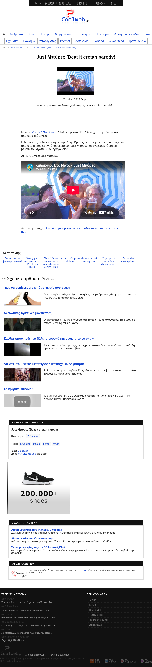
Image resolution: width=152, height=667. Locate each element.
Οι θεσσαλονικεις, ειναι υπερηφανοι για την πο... (27, 610)
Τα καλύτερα (116, 41)
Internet (65, 41)
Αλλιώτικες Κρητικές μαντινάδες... (29, 313)
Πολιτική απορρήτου (59, 654)
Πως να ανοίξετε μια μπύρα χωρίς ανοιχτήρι (37, 287)
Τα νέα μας (95, 609)
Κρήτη (46, 444)
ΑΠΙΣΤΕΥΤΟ (65, 3)
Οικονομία (28, 41)
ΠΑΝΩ (100, 3)
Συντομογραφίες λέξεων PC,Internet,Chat (38, 547)
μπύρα (36, 444)
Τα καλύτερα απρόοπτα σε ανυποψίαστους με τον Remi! (51, 262)
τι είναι (84, 570)
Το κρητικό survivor (18, 389)
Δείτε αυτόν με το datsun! (70, 260)
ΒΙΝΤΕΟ (82, 3)
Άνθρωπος (17, 34)
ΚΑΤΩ (112, 3)
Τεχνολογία (81, 41)
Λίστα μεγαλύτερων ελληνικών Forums (36, 529)
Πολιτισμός (102, 34)
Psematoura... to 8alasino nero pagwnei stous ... (27, 632)
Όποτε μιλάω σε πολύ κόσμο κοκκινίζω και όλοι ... (28, 602)
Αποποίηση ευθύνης (35, 654)
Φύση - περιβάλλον (126, 34)
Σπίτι (146, 34)
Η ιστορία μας (96, 614)
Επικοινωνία (95, 624)
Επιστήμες (84, 34)
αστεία (56, 444)
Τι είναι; (93, 604)
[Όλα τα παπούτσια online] (38, 513)
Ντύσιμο (44, 34)
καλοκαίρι (25, 444)
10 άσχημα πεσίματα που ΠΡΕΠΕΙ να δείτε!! (31, 262)
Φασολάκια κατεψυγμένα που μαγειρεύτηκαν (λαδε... (29, 617)
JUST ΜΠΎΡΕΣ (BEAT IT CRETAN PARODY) (53, 47)
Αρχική (92, 599)
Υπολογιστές (47, 41)
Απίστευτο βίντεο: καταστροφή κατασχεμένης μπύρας (44, 364)
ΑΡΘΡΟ (49, 3)
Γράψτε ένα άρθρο (98, 619)
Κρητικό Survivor (43, 132)
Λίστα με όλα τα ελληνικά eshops (32, 538)
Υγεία (31, 34)
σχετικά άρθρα (27, 453)
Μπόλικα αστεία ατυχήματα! (89, 260)
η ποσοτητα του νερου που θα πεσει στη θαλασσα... (29, 625)
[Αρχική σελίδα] (76, 23)
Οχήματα (12, 41)
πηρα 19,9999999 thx (12, 640)
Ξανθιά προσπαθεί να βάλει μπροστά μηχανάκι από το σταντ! (50, 338)
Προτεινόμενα (137, 41)
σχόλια (23, 450)
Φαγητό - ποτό (63, 34)
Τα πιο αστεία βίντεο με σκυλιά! (12, 260)
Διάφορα (98, 41)
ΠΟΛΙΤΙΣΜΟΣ (18, 47)
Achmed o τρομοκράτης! (128, 260)
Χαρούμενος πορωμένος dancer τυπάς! (108, 261)
